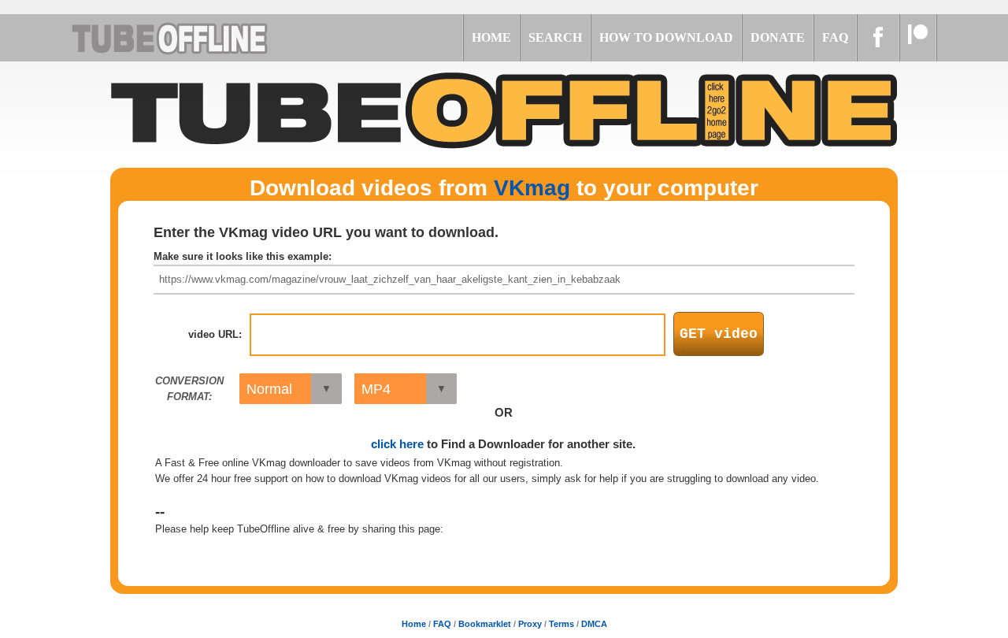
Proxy (530, 624)
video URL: (215, 334)
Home (414, 624)
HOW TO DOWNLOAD (666, 37)
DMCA (594, 624)
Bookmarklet (484, 624)
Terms (561, 624)
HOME (491, 37)
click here (397, 444)
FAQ (835, 37)
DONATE (777, 37)
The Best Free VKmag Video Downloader (189, 37)
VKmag (532, 188)
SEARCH (555, 37)
